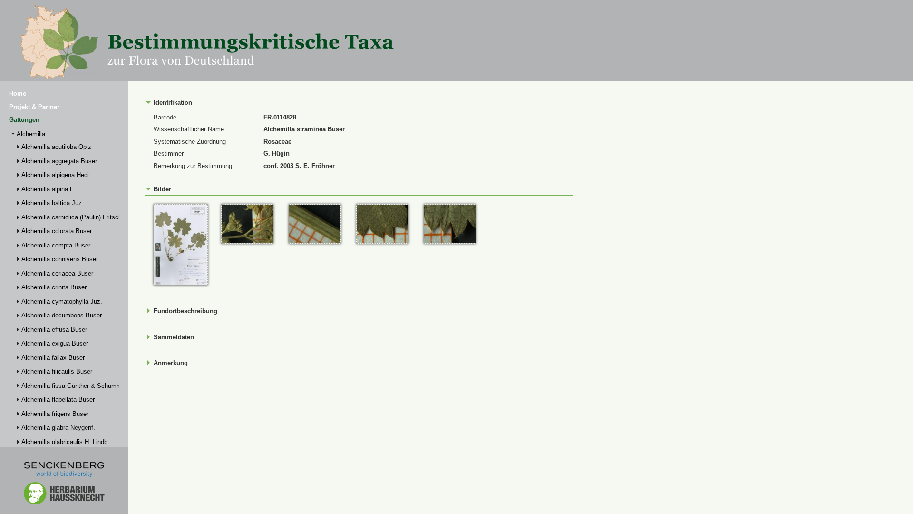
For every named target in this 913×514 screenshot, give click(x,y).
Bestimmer (169, 153)
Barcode (165, 117)
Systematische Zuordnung (190, 141)
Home (17, 93)
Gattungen (24, 119)
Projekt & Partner (34, 106)
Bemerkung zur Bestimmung (193, 165)
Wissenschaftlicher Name (189, 129)
